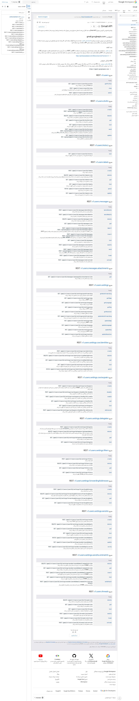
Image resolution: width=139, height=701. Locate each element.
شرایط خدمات (112, 684)
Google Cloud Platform (69, 691)
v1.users (105, 75)
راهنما (129, 10)
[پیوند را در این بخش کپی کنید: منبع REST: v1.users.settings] (86, 285)
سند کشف (108, 50)
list (110, 124)
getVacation (108, 311)
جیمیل (103, 2)
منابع (87, 2)
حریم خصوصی (108, 697)
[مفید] (40, 22)
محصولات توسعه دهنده (110, 676)
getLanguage (108, 302)
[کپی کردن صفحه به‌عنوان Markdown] (94, 26)
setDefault (108, 581)
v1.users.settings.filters (99, 450)
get (110, 120)
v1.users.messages (100, 201)
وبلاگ (58, 674)
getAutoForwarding (106, 293)
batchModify (108, 214)
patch (110, 188)
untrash (109, 260)
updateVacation (107, 334)
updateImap (108, 320)
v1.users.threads (101, 591)
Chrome (88, 691)
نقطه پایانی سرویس (105, 64)
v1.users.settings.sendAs (98, 511)
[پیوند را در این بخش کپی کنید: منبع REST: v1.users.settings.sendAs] (79, 511)
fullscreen (5, 6)
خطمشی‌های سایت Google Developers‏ (107, 643)
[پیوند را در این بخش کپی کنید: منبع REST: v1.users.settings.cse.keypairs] (75, 378)
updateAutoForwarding (105, 316)
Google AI (58, 691)
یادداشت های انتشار (111, 679)
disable (109, 392)
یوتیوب (57, 682)
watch (110, 93)
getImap (109, 298)
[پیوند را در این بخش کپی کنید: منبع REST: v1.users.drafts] (88, 101)
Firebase (80, 691)
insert (110, 234)
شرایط (114, 697)
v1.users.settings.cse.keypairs (96, 377)
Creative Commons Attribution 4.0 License (77, 642)
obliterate (108, 410)
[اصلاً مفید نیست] (37, 22)
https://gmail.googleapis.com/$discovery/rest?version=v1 (92, 56)
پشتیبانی (104, 10)
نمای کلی (135, 10)
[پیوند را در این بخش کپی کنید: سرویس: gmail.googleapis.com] (85, 37)
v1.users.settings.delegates (97, 418)
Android (95, 691)
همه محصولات (97, 2)
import (109, 228)
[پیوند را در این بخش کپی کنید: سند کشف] (104, 47)
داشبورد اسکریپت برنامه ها (81, 676)
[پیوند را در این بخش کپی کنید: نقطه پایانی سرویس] (98, 61)
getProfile (108, 83)
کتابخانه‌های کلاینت (86, 40)
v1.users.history (102, 145)
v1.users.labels (102, 162)
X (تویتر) (57, 679)
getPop (109, 307)
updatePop (108, 329)
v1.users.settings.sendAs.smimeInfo (93, 555)
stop (110, 88)
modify (109, 245)
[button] (128, 23)
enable (109, 396)
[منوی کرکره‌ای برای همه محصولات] (92, 2)
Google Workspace (100, 22)
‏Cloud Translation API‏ (86, 16)
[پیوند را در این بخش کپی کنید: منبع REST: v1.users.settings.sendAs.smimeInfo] (70, 555)
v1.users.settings (101, 285)
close (3, 6)
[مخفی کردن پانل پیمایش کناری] (119, 698)
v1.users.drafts (102, 101)
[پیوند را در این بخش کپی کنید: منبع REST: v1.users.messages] (84, 202)
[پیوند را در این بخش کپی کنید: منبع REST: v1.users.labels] (88, 162)
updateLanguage (107, 325)
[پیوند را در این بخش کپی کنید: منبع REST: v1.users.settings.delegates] (77, 419)
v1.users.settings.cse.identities (95, 342)
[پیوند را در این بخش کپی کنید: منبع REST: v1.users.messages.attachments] (73, 268)
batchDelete (108, 210)
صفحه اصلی (110, 2)
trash (110, 255)
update (109, 135)
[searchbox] (128, 15)
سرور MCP (117, 10)
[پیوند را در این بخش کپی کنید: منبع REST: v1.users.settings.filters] (81, 451)
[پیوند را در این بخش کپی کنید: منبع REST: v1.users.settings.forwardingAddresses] (67, 481)
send (110, 129)
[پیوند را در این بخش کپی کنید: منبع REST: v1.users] (94, 75)
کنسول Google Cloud (82, 679)
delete (109, 115)
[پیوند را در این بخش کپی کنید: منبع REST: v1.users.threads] (87, 592)
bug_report (8, 6)
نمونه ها (110, 10)
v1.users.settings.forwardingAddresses (92, 481)
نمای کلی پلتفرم (112, 674)
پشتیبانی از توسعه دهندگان (109, 682)
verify (110, 546)
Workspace (129, 2)
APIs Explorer (84, 682)
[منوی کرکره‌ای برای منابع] (84, 2)
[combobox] (30, 1)
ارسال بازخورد (41, 26)
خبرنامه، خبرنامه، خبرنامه (54, 676)
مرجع (124, 10)
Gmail (135, 7)
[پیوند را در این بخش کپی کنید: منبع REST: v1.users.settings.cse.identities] (74, 343)
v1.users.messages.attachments (95, 268)
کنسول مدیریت (84, 674)
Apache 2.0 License (50, 642)
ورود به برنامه (5, 2)
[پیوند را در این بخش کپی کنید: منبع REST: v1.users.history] (87, 145)
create (109, 109)
